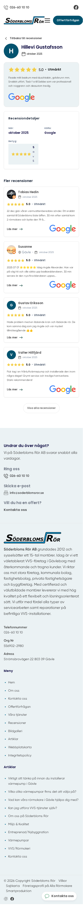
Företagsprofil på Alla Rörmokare (47, 886)
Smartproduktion (18, 891)
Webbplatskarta (20, 747)
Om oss (13, 690)
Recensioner (17, 723)
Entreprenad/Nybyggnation (28, 832)
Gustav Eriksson (30, 303)
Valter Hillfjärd (29, 353)
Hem (11, 682)
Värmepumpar (18, 840)
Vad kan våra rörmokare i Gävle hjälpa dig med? (43, 800)
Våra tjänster (17, 714)
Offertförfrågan (68, 20)
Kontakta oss (15, 509)
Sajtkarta (13, 886)
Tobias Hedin (28, 192)
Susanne (25, 247)
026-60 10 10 (13, 632)
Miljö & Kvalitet (18, 824)
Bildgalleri (15, 731)
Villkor (62, 881)
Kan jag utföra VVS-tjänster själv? (32, 808)
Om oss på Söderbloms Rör (28, 816)
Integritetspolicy (19, 755)
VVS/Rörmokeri (19, 848)
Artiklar (13, 739)
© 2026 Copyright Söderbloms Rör (29, 881)
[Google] (41, 97)
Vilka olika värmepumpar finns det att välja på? (42, 791)
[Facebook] (76, 7)
